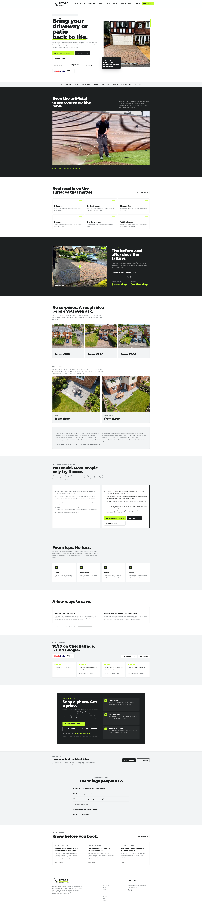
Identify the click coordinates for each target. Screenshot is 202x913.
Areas (101, 3)
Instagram (130, 760)
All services (141, 192)
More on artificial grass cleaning (65, 168)
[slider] (79, 266)
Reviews (116, 3)
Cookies (99, 907)
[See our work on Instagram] (139, 3)
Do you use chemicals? (101, 804)
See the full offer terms (85, 626)
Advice (104, 898)
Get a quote (147, 3)
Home (76, 3)
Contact (131, 3)
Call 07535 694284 (64, 58)
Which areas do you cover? (101, 794)
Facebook (144, 760)
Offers (104, 900)
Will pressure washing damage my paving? (101, 799)
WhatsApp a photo (64, 53)
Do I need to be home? (101, 814)
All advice (142, 836)
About (123, 3)
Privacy (86, 907)
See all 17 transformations (123, 272)
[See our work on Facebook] (137, 3)
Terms (93, 907)
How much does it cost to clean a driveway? (101, 788)
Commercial (92, 3)
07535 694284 (132, 881)
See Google (144, 656)
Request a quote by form (82, 733)
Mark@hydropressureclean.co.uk (137, 885)
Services (83, 3)
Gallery (108, 3)
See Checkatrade (129, 656)
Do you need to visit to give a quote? (101, 809)
